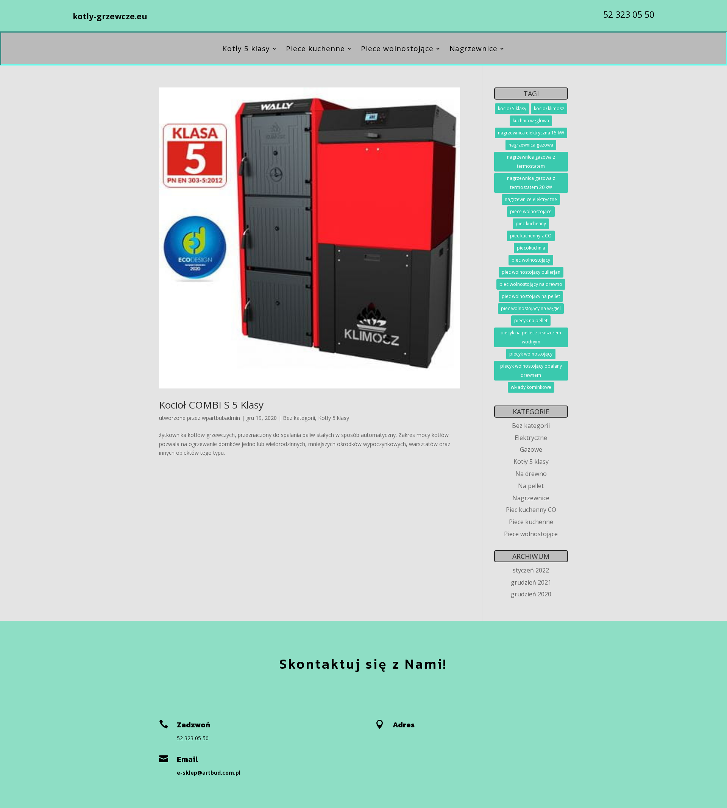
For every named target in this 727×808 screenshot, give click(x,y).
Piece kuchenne (315, 49)
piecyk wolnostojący (530, 354)
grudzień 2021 (531, 582)
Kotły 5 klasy (246, 49)
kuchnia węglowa (531, 120)
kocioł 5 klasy (512, 108)
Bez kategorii (299, 417)
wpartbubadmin (221, 417)
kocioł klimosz (549, 108)
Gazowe (531, 449)
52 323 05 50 (628, 14)
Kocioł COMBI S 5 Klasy (211, 405)
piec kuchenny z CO (531, 235)
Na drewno (531, 474)
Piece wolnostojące (397, 49)
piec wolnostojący (531, 260)
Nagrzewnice (473, 49)
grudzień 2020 (531, 594)
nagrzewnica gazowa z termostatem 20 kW (531, 182)
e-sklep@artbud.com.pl (208, 772)
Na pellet (531, 486)
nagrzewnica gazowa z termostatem (531, 161)
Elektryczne (531, 438)
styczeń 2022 (531, 570)
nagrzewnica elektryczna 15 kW (531, 132)
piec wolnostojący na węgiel (531, 308)
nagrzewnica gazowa (531, 145)
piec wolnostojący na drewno (530, 284)
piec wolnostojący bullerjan (531, 272)
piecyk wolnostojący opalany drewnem (531, 370)
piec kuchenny (531, 223)
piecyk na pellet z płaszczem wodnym (531, 337)
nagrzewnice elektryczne (531, 199)
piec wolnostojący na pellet (531, 296)
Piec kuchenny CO (531, 509)
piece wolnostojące (531, 211)
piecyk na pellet (531, 320)
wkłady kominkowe (531, 387)
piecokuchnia (531, 248)
